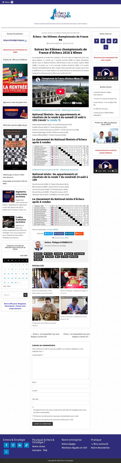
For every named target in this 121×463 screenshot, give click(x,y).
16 (15, 274)
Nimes (67, 238)
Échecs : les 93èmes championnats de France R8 (60, 38)
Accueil (44, 33)
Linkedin (70, 233)
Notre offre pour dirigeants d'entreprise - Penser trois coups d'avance (15, 306)
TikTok (65, 257)
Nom (34, 382)
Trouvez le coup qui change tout (105, 99)
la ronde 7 (53, 120)
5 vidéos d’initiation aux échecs (21, 219)
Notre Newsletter (100, 447)
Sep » (9, 286)
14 (8, 274)
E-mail (35, 391)
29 (12, 283)
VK (58, 257)
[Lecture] (96, 78)
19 (26, 274)
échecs (62, 238)
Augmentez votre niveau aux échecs (21, 194)
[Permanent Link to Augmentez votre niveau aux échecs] (8, 196)
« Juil (4, 286)
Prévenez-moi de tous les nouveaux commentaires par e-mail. (56, 416)
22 (12, 278)
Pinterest (39, 257)
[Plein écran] (116, 78)
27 (4, 283)
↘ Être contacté (99, 443)
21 (8, 278)
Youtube (69, 254)
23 (15, 278)
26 (26, 278)
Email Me (39, 260)
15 (12, 274)
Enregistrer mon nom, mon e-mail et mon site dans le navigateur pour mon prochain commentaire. (59, 411)
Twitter (49, 233)
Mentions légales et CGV (74, 447)
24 (19, 278)
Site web (35, 399)
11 (23, 269)
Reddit (80, 233)
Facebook (59, 233)
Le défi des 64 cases (100, 109)
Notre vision (38, 446)
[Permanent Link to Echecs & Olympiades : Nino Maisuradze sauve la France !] (45, 278)
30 (15, 283)
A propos (36, 450)
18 (23, 274)
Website (39, 254)
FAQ (45, 450)
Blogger (74, 257)
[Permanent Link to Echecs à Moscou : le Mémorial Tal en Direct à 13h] (74, 305)
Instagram (80, 254)
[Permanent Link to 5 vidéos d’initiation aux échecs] (8, 222)
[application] (105, 74)
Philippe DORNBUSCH (55, 43)
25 (23, 278)
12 (26, 269)
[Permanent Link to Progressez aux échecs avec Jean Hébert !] (45, 308)
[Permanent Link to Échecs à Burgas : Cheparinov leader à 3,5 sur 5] (74, 278)
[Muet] (113, 78)
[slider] (104, 78)
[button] (106, 73)
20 (4, 278)
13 (4, 274)
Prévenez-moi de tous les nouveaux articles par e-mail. (53, 419)
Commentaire (37, 355)
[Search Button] (12, 2)
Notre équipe (69, 443)
